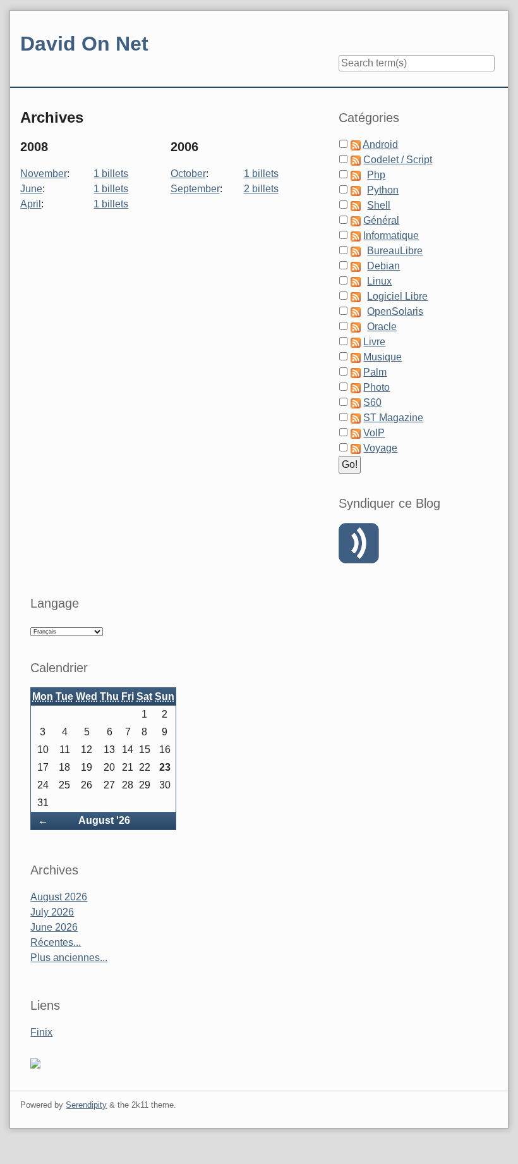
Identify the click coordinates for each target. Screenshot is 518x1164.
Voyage (380, 448)
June (31, 188)
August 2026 (58, 896)
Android (380, 144)
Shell (378, 205)
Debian (383, 265)
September (195, 188)
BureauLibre (395, 250)
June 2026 (54, 927)
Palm (375, 372)
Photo (376, 387)
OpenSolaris (395, 311)
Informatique (391, 235)
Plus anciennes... (68, 957)
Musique (382, 357)
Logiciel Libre (397, 296)
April (30, 204)
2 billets (261, 188)
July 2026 (52, 912)
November (43, 173)
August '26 (104, 820)
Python (383, 190)
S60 (372, 402)
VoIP (374, 432)
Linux (379, 281)
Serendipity (86, 1105)
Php (376, 174)
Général (381, 220)
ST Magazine (393, 417)
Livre (374, 341)
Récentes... (55, 942)
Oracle (382, 326)
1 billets (110, 173)
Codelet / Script (397, 159)
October (188, 173)
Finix (41, 1032)
